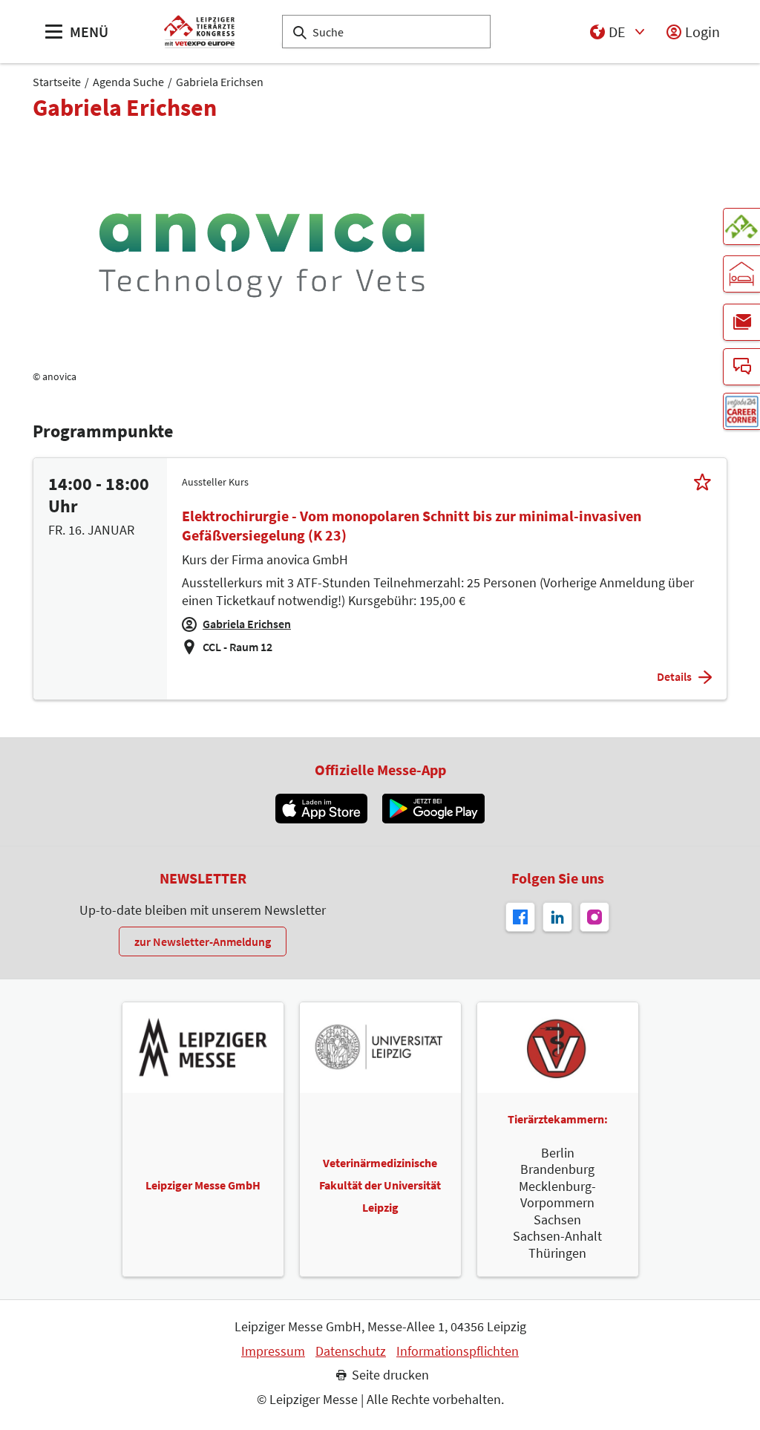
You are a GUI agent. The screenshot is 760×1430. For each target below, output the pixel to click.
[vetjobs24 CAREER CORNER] (741, 411)
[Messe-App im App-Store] (321, 808)
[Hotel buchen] (741, 274)
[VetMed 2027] (741, 226)
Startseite (57, 81)
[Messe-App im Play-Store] (433, 808)
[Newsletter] (741, 322)
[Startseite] (199, 31)
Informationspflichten (457, 1351)
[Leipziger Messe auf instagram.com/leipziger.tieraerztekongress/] (594, 917)
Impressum (273, 1351)
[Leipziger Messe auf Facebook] (520, 917)
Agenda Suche (128, 81)
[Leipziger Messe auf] (557, 917)
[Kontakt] (741, 366)
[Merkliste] (702, 482)
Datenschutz (350, 1351)
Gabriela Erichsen (219, 81)
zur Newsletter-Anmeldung (202, 941)
